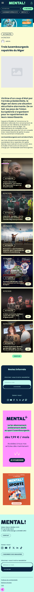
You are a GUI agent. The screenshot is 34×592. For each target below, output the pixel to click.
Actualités (7, 34)
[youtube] (11, 400)
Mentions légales (6, 582)
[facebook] (14, 400)
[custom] (23, 400)
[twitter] (17, 400)
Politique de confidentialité (9, 580)
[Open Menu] (2, 2)
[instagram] (8, 400)
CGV (2, 585)
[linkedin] (20, 400)
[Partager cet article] (2, 589)
